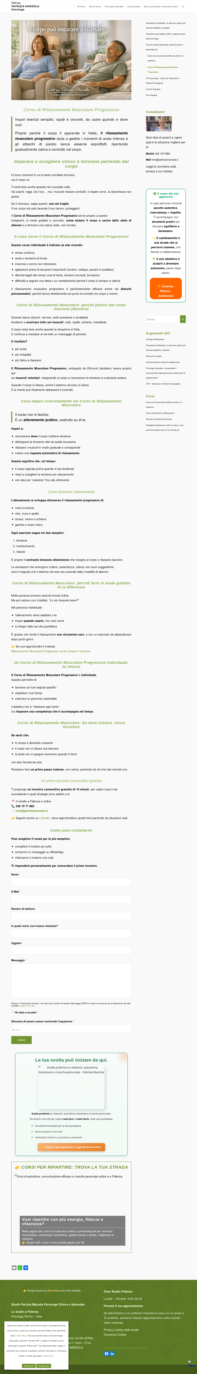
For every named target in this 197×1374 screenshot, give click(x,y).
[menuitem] (81, 6)
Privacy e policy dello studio (121, 1330)
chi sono (53, 1290)
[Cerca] (183, 6)
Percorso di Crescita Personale (159, 419)
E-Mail (16, 891)
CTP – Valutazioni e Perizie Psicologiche (163, 383)
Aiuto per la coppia (154, 356)
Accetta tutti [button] (44, 1365)
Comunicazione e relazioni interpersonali (163, 362)
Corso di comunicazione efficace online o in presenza (166, 58)
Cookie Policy (20, 1335)
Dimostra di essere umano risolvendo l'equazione (42, 1021)
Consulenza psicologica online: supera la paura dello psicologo (165, 36)
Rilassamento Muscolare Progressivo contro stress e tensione (50, 651)
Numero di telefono (23, 909)
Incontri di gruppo (153, 89)
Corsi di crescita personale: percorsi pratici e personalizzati (164, 47)
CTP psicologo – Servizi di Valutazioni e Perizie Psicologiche (162, 80)
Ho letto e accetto (26, 1012)
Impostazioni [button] (48, 1355)
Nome (15, 874)
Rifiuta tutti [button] (28, 1365)
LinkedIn (44, 818)
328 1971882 (162, 153)
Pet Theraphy (151, 95)
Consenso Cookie (115, 1334)
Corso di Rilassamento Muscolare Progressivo (163, 69)
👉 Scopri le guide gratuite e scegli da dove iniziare (71, 1147)
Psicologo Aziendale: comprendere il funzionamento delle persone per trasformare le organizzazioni (165, 373)
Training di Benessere (155, 339)
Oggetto (17, 943)
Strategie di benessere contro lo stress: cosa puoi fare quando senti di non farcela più (164, 427)
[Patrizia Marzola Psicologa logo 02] (25, 6)
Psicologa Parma (22, 1316)
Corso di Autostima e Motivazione (160, 413)
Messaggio (18, 960)
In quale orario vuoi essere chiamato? (34, 926)
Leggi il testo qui (27, 1005)
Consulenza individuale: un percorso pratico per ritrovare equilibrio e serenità (165, 25)
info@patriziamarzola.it (165, 159)
